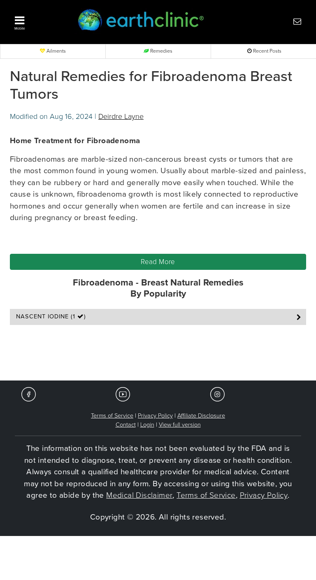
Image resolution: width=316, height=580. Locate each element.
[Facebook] (28, 393)
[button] (39, 21)
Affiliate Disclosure (201, 415)
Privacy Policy (155, 415)
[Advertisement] (158, 347)
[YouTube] (123, 393)
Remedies (160, 51)
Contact (126, 424)
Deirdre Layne (121, 116)
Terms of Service (112, 415)
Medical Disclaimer (139, 495)
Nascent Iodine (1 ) (51, 316)
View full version (180, 424)
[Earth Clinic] (146, 21)
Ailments (55, 51)
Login (147, 424)
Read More (158, 262)
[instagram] (217, 393)
